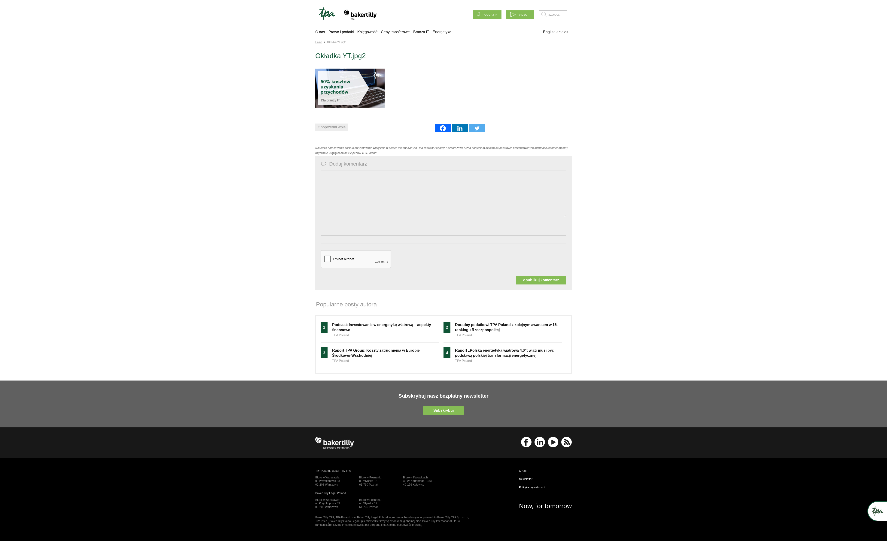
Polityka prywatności (532, 487)
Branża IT (421, 32)
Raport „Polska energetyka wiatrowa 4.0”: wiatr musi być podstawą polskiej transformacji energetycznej (504, 352)
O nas (320, 32)
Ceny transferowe (395, 32)
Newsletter (525, 479)
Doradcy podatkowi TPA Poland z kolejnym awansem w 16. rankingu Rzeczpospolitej (506, 327)
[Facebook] (443, 128)
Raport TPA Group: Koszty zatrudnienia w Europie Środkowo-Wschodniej (376, 352)
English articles (555, 32)
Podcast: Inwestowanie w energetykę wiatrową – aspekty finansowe (381, 327)
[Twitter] (477, 128)
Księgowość (367, 32)
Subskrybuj (443, 410)
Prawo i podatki (341, 32)
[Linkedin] (460, 128)
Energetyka (442, 32)
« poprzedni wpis (332, 127)
